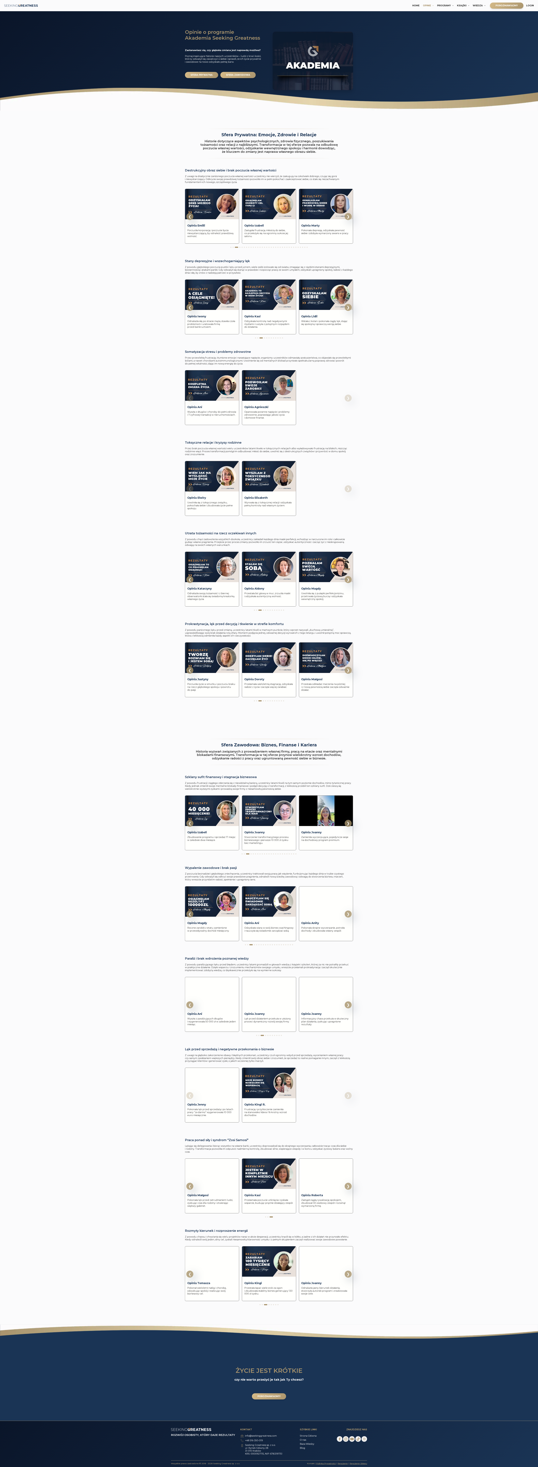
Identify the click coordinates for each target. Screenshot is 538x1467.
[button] (189, 216)
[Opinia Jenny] (212, 1095)
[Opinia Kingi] (212, 1273)
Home (415, 5)
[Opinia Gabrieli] (326, 1273)
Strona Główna (308, 1435)
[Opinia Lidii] (212, 307)
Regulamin (343, 1463)
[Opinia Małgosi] (212, 670)
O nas (303, 1440)
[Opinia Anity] (269, 913)
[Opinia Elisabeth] (269, 488)
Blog (302, 1448)
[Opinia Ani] (269, 307)
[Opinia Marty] (212, 216)
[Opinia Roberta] (269, 1186)
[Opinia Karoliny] (269, 579)
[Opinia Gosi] (269, 216)
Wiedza (478, 5)
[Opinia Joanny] (212, 823)
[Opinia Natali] (326, 579)
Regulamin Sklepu (358, 1463)
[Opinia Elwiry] (212, 488)
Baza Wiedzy (307, 1444)
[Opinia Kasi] (212, 1186)
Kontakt (311, 1463)
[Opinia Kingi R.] (269, 1095)
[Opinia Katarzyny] (326, 823)
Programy (444, 5)
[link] (212, 216)
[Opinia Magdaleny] (326, 307)
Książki (462, 5)
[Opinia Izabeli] (326, 216)
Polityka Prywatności (326, 1463)
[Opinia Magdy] (212, 579)
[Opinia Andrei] (269, 823)
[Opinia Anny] (326, 670)
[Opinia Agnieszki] (269, 397)
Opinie (427, 5)
